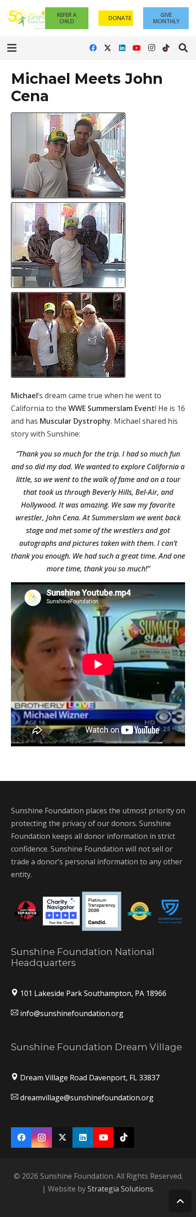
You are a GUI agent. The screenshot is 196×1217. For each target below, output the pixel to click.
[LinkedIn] (122, 48)
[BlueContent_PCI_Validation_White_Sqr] (170, 911)
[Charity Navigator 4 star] (61, 911)
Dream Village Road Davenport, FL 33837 (90, 1078)
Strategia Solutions (120, 1189)
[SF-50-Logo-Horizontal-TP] (29, 18)
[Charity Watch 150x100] (27, 910)
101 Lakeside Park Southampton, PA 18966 (93, 993)
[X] (107, 48)
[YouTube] (136, 48)
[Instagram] (151, 48)
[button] (11, 47)
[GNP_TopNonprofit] (139, 910)
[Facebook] (93, 48)
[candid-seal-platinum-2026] (101, 911)
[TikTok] (166, 48)
